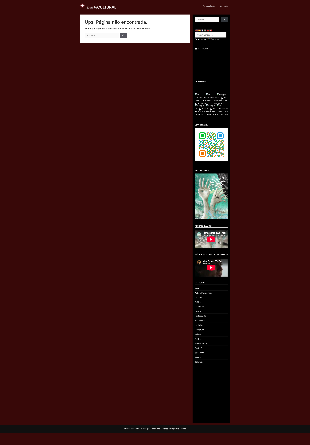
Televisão (199, 362)
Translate (215, 39)
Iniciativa (199, 325)
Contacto (224, 6)
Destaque (199, 306)
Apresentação (209, 6)
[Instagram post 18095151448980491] (200, 109)
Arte (197, 288)
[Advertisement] (211, 392)
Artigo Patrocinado (204, 293)
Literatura (199, 329)
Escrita (198, 311)
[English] (196, 30)
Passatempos (201, 343)
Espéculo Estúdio (178, 429)
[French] (202, 30)
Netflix (198, 339)
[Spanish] (199, 30)
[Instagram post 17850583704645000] (211, 109)
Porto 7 (198, 348)
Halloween (200, 320)
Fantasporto (200, 316)
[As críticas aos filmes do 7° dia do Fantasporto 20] (222, 109)
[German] (208, 30)
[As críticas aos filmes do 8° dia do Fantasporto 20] (211, 98)
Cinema (198, 297)
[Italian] (205, 30)
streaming (199, 352)
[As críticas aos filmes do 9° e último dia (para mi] (200, 98)
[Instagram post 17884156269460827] (222, 98)
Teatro (198, 357)
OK (224, 19)
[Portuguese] (210, 30)
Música (198, 334)
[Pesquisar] (123, 35)
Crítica (198, 302)
